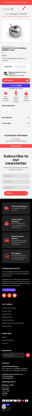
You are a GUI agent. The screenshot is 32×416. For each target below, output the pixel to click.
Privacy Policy (7, 311)
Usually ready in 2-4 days (16, 75)
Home (4, 16)
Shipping (13, 58)
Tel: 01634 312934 (7, 376)
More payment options (16, 88)
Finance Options (7, 340)
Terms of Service (8, 320)
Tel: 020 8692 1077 (8, 378)
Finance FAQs (6, 326)
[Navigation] (28, 9)
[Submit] (28, 355)
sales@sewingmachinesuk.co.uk (12, 374)
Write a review (16, 146)
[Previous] (4, 2)
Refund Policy (6, 314)
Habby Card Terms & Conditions (13, 323)
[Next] (28, 2)
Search (4, 337)
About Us (5, 343)
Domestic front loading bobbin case (18, 16)
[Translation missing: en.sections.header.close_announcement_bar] (31, 2)
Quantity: (8, 67)
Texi (3, 52)
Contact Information (9, 308)
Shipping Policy (7, 317)
